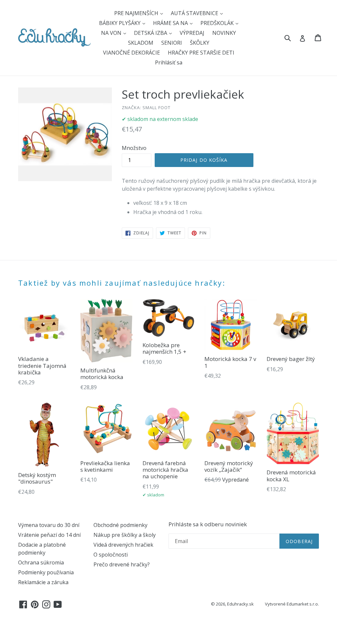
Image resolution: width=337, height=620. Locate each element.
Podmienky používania (46, 572)
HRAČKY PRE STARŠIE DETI (201, 52)
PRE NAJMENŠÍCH (137, 13)
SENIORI (171, 42)
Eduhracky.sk (240, 604)
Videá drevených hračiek (123, 544)
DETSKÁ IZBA (151, 32)
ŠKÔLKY (199, 42)
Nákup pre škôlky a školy (124, 534)
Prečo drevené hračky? (121, 564)
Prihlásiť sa (168, 62)
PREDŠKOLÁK (217, 23)
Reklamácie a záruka (43, 582)
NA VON (112, 32)
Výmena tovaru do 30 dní (48, 525)
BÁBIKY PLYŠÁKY (120, 23)
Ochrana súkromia (41, 562)
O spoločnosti (110, 554)
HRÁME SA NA (171, 23)
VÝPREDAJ (192, 32)
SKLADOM (140, 42)
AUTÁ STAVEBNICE (195, 13)
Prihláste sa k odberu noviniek (207, 524)
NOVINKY (224, 32)
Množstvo (134, 148)
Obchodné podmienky (120, 525)
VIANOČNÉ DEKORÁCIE (131, 52)
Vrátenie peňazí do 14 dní (49, 534)
